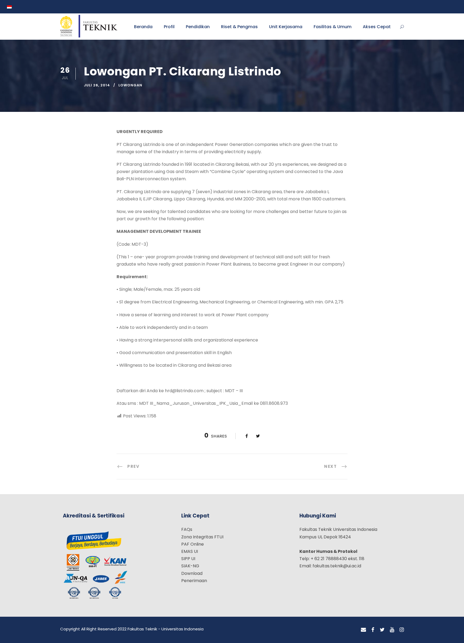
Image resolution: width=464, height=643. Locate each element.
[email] (363, 630)
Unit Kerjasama (285, 27)
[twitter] (382, 630)
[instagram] (402, 630)
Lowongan (130, 85)
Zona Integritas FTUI (202, 537)
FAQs (186, 529)
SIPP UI (188, 559)
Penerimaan (194, 581)
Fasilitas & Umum (332, 27)
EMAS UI (189, 551)
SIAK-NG (190, 566)
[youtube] (392, 630)
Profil (169, 27)
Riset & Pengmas (239, 27)
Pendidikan (198, 27)
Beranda (143, 27)
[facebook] (372, 630)
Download (191, 573)
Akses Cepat (377, 27)
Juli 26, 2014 (97, 85)
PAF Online (192, 544)
